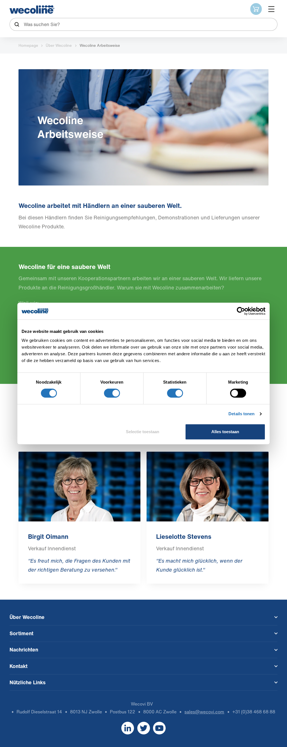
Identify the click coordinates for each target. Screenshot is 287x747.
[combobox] (144, 24)
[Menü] (271, 9)
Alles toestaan (225, 431)
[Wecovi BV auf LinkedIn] (127, 728)
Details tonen (241, 413)
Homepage (28, 45)
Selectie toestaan (142, 431)
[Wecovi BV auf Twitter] (143, 728)
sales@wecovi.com (204, 712)
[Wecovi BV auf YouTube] (159, 728)
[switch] (112, 393)
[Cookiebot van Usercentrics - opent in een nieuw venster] (240, 311)
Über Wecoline (59, 45)
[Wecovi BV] (32, 9)
